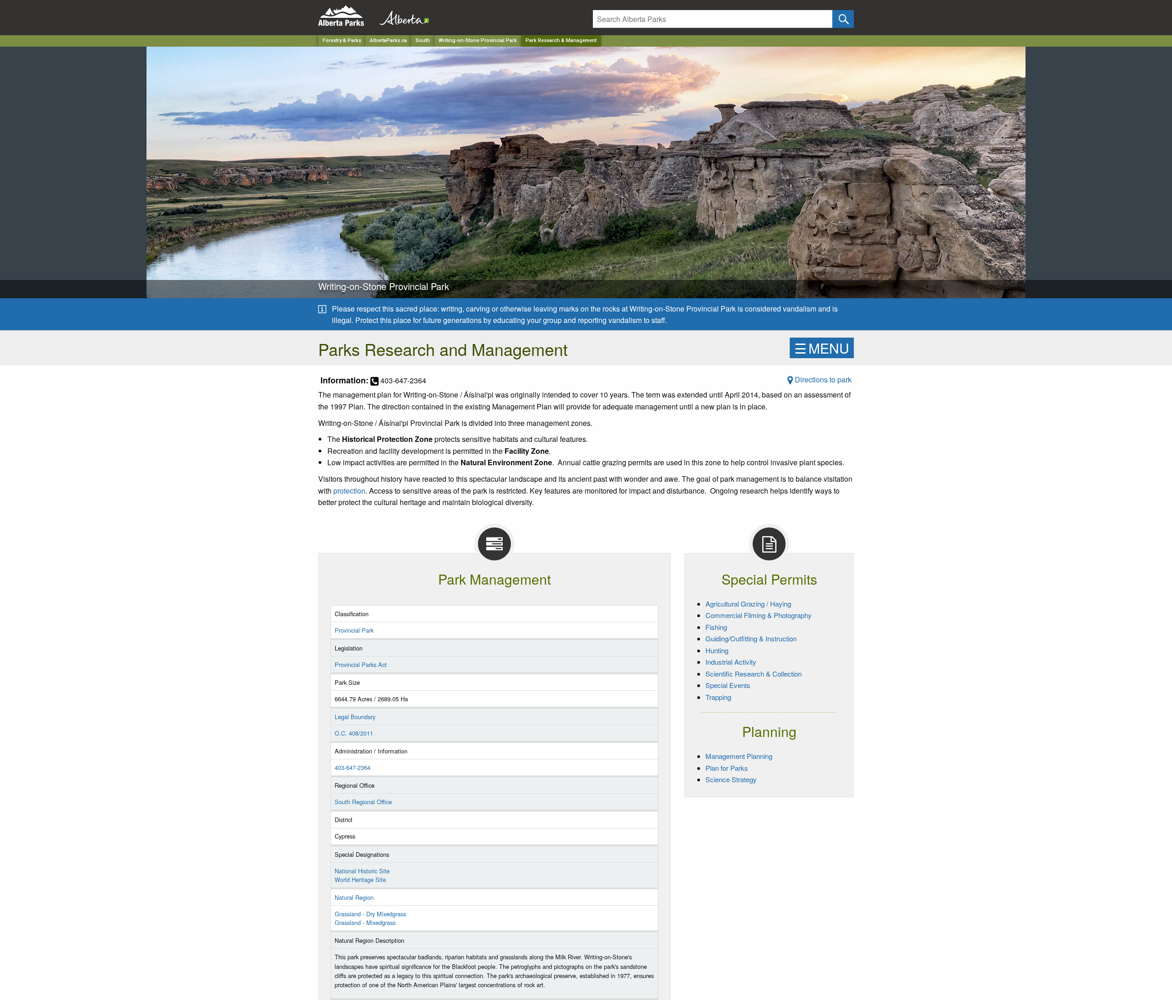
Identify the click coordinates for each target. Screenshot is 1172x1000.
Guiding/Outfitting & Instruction (751, 638)
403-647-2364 (352, 767)
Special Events (727, 685)
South (423, 40)
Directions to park (822, 379)
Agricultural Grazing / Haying (748, 603)
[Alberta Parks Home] (346, 16)
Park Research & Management (561, 40)
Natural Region (354, 897)
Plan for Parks (726, 768)
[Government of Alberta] (401, 16)
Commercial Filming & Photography (758, 615)
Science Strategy (731, 779)
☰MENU (821, 348)
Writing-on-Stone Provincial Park (478, 40)
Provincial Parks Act (361, 664)
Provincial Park (354, 630)
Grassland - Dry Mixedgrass (370, 913)
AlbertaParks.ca (388, 40)
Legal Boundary (355, 716)
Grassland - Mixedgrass (365, 922)
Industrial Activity (730, 662)
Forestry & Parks (342, 40)
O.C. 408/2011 (354, 733)
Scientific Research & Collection (753, 673)
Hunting (716, 650)
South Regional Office (363, 801)
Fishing (716, 627)
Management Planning (738, 756)
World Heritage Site (360, 879)
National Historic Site (362, 870)
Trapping (718, 697)
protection (349, 490)
